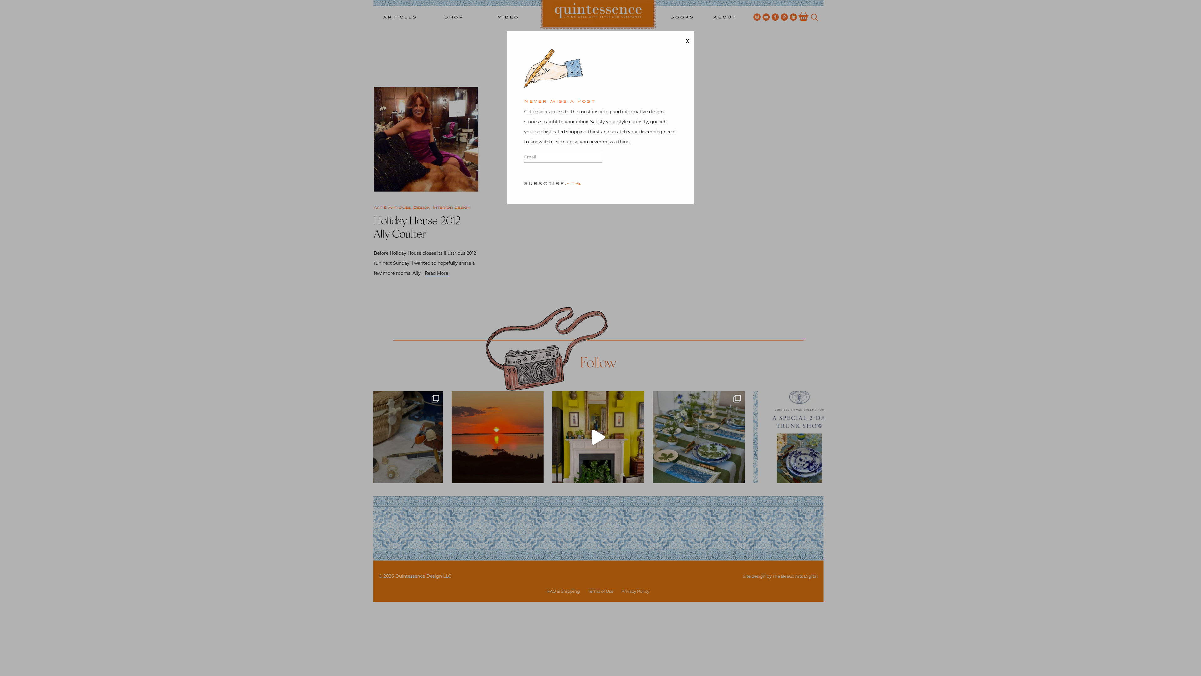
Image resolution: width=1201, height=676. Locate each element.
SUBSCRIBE (544, 184)
